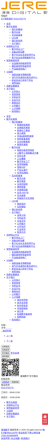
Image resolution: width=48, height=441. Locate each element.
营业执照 (22, 433)
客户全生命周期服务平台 (23, 58)
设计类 (20, 311)
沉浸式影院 (22, 184)
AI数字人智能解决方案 (28, 153)
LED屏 (15, 38)
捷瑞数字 (5, 430)
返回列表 (6, 331)
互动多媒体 (17, 35)
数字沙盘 (21, 178)
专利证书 (16, 97)
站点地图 (15, 438)
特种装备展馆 (23, 139)
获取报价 (8, 19)
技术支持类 (22, 303)
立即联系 (5, 382)
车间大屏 (21, 156)
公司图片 (16, 106)
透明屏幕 (21, 187)
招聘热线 (21, 317)
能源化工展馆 (23, 130)
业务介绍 (21, 215)
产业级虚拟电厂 (19, 69)
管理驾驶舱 (22, 164)
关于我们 (16, 43)
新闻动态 (16, 103)
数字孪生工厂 (18, 49)
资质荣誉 (16, 94)
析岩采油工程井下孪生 (22, 80)
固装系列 (21, 204)
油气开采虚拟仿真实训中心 (24, 77)
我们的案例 (17, 29)
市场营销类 (22, 308)
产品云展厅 (22, 170)
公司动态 (21, 226)
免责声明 (5, 438)
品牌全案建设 (12, 86)
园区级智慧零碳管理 (21, 66)
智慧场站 (16, 83)
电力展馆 (21, 133)
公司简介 (16, 91)
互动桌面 (21, 195)
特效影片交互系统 (25, 198)
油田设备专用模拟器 (21, 74)
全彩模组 (21, 207)
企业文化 (16, 100)
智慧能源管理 (12, 60)
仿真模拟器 (22, 190)
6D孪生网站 (22, 173)
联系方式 (21, 232)
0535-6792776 (19, 19)
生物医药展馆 (23, 127)
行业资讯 (21, 229)
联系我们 (16, 111)
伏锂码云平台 (12, 46)
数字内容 (16, 32)
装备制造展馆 (23, 125)
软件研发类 (22, 305)
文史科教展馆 (23, 142)
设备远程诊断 (18, 52)
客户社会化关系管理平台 (23, 55)
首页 (8, 24)
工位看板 (21, 159)
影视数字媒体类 (24, 314)
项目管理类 (22, 300)
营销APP (21, 167)
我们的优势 (17, 41)
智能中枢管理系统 (25, 150)
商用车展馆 (22, 144)
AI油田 (9, 72)
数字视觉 (21, 181)
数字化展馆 (11, 26)
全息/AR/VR (23, 192)
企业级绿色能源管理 (21, 63)
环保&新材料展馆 (25, 136)
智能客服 (15, 382)
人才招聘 (16, 108)
